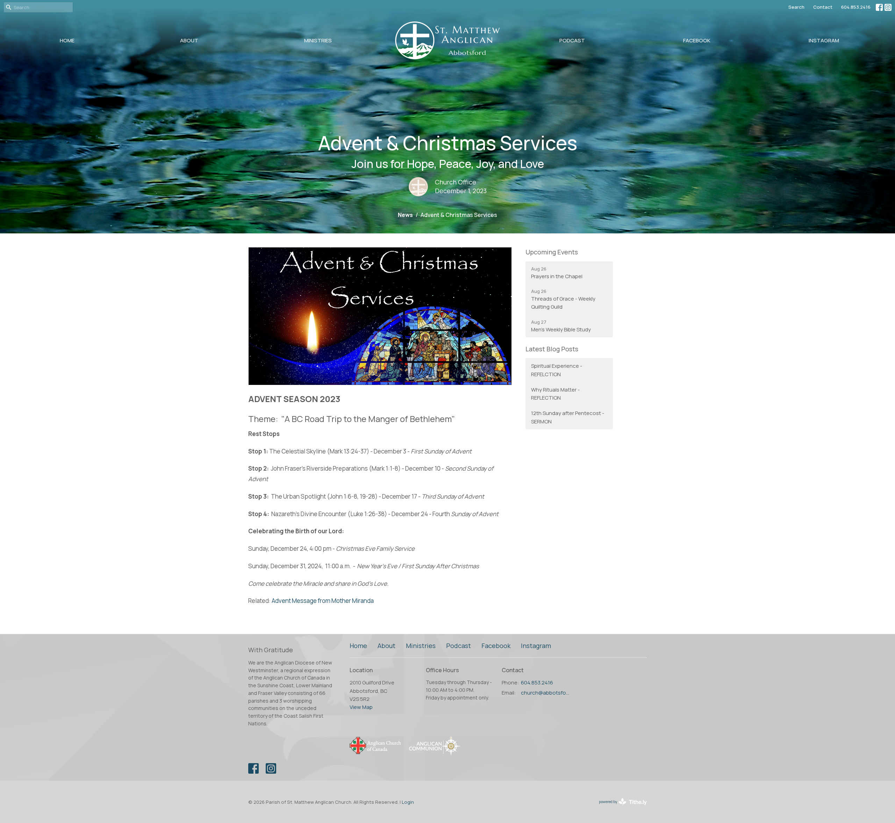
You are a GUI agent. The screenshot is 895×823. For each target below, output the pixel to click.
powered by (620, 807)
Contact (822, 7)
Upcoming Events (551, 252)
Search (796, 7)
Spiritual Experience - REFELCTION (556, 370)
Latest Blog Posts (551, 349)
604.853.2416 (856, 7)
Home (67, 40)
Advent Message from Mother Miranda (323, 601)
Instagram (824, 40)
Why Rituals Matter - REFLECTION (555, 393)
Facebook (696, 40)
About (189, 40)
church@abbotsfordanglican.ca (546, 692)
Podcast (572, 40)
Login (408, 802)
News (405, 215)
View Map (361, 707)
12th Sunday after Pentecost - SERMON (567, 417)
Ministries (318, 40)
